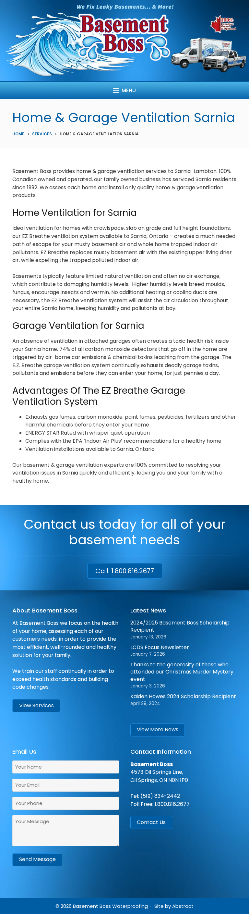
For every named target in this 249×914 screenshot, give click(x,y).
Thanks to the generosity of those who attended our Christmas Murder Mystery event (181, 672)
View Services (36, 705)
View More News (157, 729)
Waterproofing (130, 906)
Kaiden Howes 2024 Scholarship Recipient (183, 696)
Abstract (183, 906)
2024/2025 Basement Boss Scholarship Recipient (180, 626)
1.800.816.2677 (172, 804)
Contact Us (151, 822)
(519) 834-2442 (160, 796)
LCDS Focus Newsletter (159, 647)
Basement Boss (92, 906)
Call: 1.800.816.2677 (124, 570)
